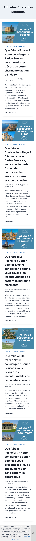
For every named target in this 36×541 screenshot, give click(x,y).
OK (18, 539)
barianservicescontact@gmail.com (17, 79)
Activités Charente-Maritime (15, 46)
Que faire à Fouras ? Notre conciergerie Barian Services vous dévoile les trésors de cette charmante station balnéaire (17, 62)
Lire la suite (10, 112)
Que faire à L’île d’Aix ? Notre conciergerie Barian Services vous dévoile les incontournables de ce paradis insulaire (17, 368)
